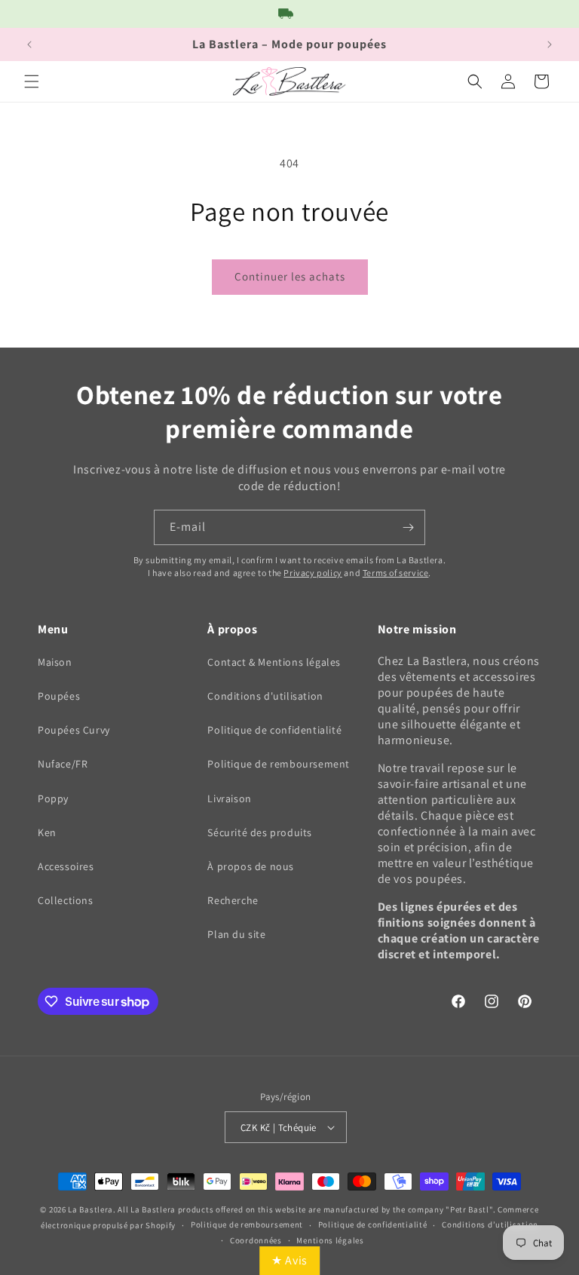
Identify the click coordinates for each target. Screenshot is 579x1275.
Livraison (229, 798)
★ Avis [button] (289, 1260)
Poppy (53, 798)
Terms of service (396, 572)
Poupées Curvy (74, 730)
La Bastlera (90, 1209)
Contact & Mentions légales (274, 662)
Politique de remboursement (278, 764)
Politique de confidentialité (274, 730)
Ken (47, 832)
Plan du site (236, 934)
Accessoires (66, 866)
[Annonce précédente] (29, 44)
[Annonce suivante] (549, 44)
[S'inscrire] (407, 527)
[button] (31, 81)
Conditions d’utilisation (490, 1224)
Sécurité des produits (259, 832)
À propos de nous (250, 866)
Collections (65, 900)
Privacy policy (312, 572)
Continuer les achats (289, 276)
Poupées (59, 696)
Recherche (232, 900)
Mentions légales (329, 1240)
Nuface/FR (62, 764)
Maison (55, 662)
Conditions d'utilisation (265, 696)
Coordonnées (256, 1240)
